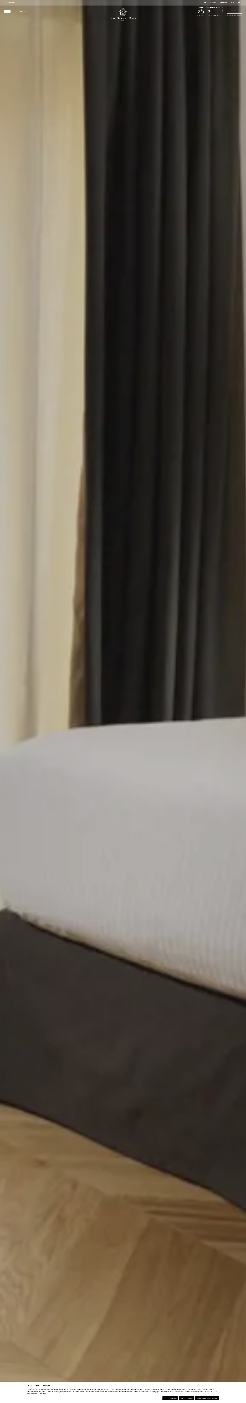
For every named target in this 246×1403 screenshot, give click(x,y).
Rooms (203, 3)
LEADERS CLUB (236, 3)
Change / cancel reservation (234, 15)
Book (234, 10)
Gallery (213, 3)
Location (223, 3)
